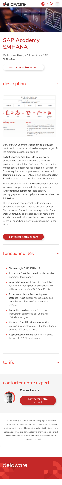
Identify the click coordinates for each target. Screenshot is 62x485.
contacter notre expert (23, 67)
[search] (50, 3)
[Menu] (58, 4)
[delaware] (15, 465)
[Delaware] (14, 4)
